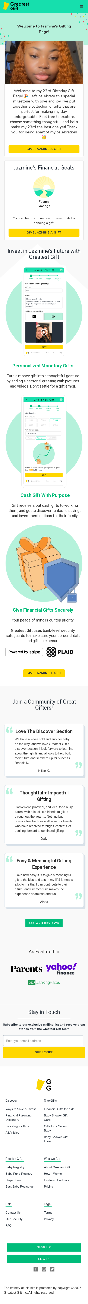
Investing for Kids (17, 1126)
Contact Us (13, 1212)
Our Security (14, 1219)
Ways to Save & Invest (21, 1109)
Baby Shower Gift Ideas (55, 1139)
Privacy (49, 1219)
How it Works (53, 1173)
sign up (44, 1247)
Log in (44, 1259)
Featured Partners (56, 1180)
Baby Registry (15, 1167)
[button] (81, 6)
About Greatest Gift (57, 1167)
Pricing (48, 1186)
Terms (48, 1212)
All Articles (12, 1132)
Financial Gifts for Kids (59, 1109)
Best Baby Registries (20, 1186)
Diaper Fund (14, 1180)
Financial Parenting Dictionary (19, 1117)
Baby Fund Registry (19, 1173)
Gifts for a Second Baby (56, 1128)
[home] (15, 6)
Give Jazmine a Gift (43, 149)
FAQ (9, 1225)
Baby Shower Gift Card (55, 1117)
